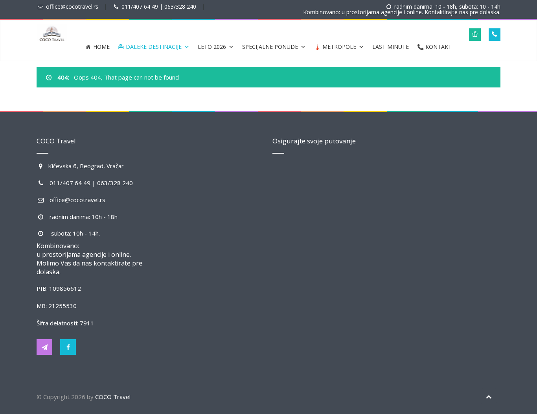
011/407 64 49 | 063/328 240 (158, 6)
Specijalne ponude (270, 46)
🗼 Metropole (335, 46)
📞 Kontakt (434, 46)
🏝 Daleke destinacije (150, 46)
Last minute (390, 46)
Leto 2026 (212, 46)
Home (101, 46)
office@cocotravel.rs (72, 6)
